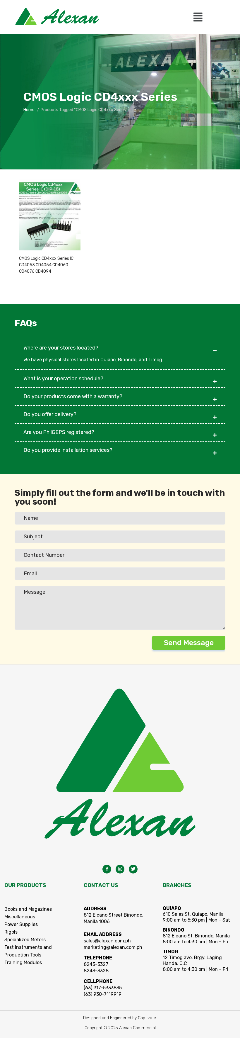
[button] (198, 17)
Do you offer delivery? (49, 414)
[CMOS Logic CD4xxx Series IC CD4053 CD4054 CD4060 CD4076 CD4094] (49, 214)
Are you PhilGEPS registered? (58, 432)
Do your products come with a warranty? (72, 396)
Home (29, 109)
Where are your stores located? (60, 347)
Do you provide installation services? (67, 450)
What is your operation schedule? (63, 378)
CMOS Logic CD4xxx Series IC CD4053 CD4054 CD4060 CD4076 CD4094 (46, 265)
